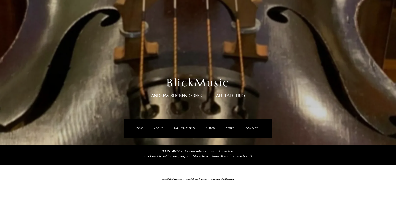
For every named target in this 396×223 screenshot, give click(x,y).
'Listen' (162, 156)
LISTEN (210, 128)
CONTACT (251, 128)
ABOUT (158, 128)
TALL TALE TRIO (184, 128)
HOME (139, 128)
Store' (197, 156)
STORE (230, 128)
